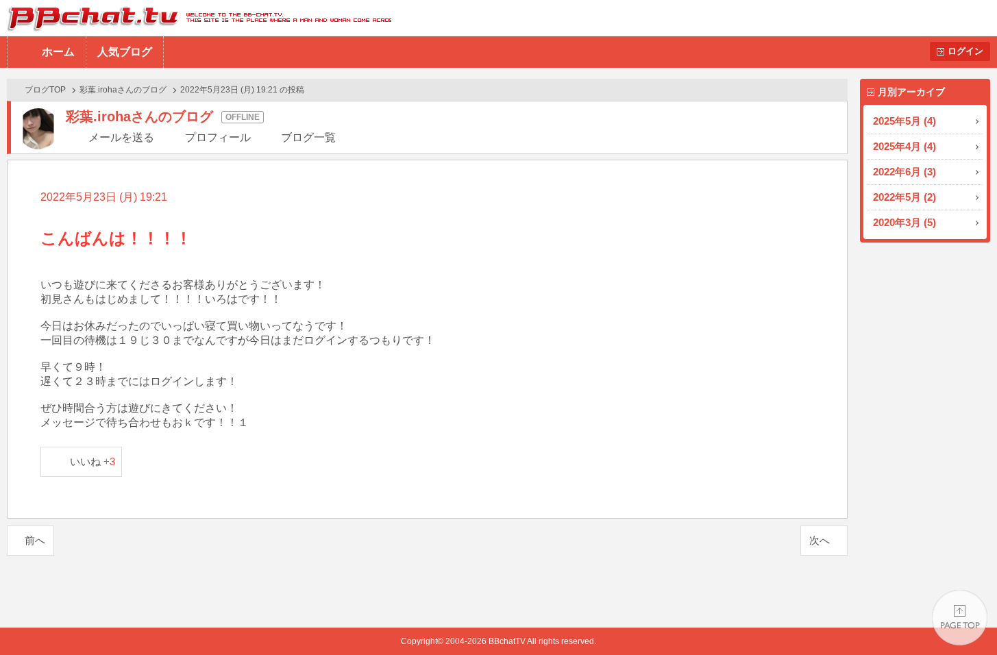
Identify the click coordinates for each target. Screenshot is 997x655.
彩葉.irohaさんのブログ (123, 90)
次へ (819, 540)
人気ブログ (124, 52)
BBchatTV (195, 18)
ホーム (58, 52)
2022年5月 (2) (904, 197)
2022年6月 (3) (904, 171)
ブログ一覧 (308, 137)
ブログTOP (45, 90)
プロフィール (218, 137)
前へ (35, 540)
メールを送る (121, 137)
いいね (93, 461)
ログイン (965, 51)
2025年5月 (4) (904, 121)
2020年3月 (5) (904, 222)
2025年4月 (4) (904, 146)
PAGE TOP (960, 618)
